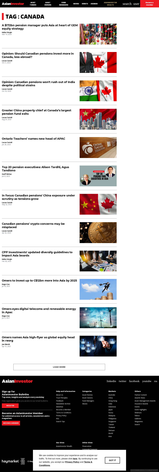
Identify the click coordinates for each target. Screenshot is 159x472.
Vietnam (111, 430)
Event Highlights (141, 410)
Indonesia (112, 407)
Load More (59, 367)
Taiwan (111, 424)
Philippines (112, 418)
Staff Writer (7, 174)
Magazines (139, 421)
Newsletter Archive (63, 404)
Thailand (111, 427)
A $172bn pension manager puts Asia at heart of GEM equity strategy (40, 27)
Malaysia (111, 415)
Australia (111, 395)
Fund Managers (88, 401)
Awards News (140, 398)
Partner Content (141, 395)
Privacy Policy (61, 415)
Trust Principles (62, 398)
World (110, 433)
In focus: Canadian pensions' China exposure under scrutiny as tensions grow (38, 197)
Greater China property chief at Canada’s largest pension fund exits (36, 112)
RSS (57, 418)
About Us (59, 395)
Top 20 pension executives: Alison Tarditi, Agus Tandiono (35, 169)
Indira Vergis (7, 32)
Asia (110, 436)
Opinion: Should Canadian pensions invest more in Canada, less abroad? (38, 55)
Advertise (59, 407)
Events (137, 407)
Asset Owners (87, 398)
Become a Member (63, 410)
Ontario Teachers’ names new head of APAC (33, 138)
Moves (84, 404)
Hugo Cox (5, 284)
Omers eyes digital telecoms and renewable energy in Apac (39, 310)
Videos (137, 415)
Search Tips (60, 421)
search (127, 4)
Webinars (138, 413)
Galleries (138, 418)
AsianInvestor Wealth (64, 446)
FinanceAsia (86, 446)
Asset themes (87, 395)
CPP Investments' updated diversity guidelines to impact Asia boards (37, 254)
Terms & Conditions (63, 413)
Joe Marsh (6, 344)
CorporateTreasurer (89, 449)
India (110, 404)
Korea (110, 413)
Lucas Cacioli (7, 61)
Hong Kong (112, 401)
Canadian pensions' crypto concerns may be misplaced (33, 225)
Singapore (112, 421)
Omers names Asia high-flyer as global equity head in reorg (38, 339)
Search (137, 424)
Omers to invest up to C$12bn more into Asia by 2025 (39, 280)
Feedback (59, 401)
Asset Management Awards (145, 401)
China (110, 398)
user (136, 4)
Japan (110, 410)
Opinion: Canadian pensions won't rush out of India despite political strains (38, 83)
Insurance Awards (141, 404)
